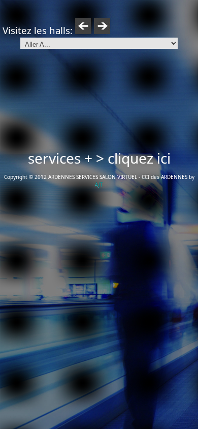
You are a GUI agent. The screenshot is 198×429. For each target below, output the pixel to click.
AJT (99, 184)
